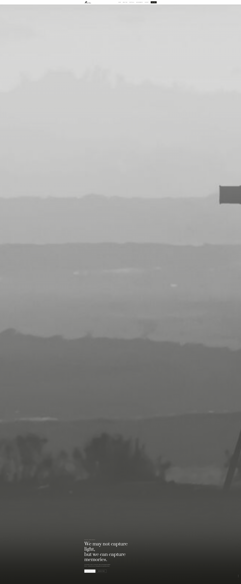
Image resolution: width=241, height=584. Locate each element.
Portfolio (131, 2)
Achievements (139, 2)
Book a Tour (101, 571)
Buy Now (154, 2)
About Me (125, 2)
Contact (147, 2)
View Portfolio (90, 571)
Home (119, 2)
